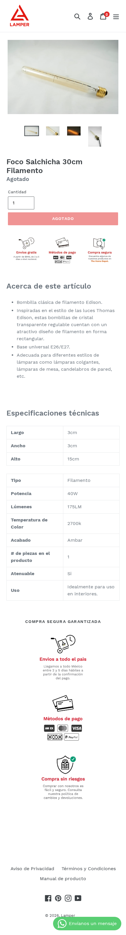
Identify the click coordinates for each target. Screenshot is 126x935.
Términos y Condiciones (89, 868)
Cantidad (17, 191)
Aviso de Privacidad (32, 868)
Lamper (68, 915)
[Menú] (116, 16)
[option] (31, 132)
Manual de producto (63, 878)
